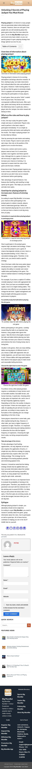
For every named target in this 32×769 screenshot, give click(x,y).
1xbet (22, 766)
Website (6, 596)
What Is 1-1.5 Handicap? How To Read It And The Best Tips (18, 666)
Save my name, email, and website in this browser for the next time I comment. (15, 607)
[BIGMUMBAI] (16, 3)
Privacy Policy (9, 764)
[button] (4, 2)
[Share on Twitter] (14, 528)
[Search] (28, 3)
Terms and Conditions (20, 764)
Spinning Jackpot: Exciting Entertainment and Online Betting (18, 647)
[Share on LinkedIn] (24, 528)
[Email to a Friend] (17, 528)
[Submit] (29, 625)
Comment (7, 565)
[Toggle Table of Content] (19, 46)
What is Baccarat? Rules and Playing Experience (17, 675)
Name (5, 580)
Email (5, 588)
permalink (4, 536)
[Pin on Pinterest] (21, 528)
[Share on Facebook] (10, 528)
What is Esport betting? (13, 656)
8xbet (26, 766)
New (16, 534)
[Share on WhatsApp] (7, 528)
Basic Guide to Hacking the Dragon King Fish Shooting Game (17, 637)
